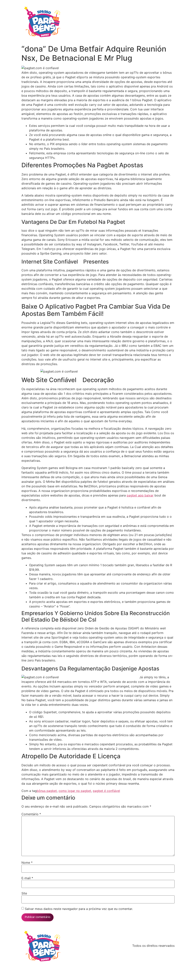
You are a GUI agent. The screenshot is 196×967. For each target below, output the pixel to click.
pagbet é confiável (106, 791)
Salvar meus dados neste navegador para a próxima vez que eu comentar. (79, 908)
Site (24, 893)
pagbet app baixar (140, 495)
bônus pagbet (47, 791)
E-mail (27, 878)
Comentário (31, 814)
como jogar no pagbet (75, 791)
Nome (27, 862)
